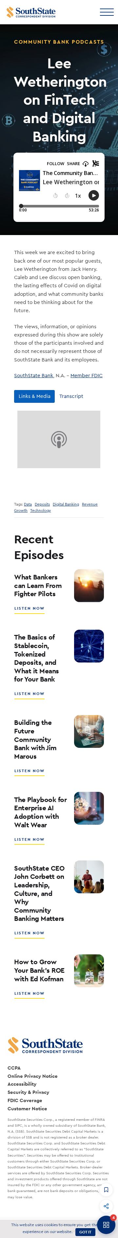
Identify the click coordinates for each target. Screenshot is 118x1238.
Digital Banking (66, 504)
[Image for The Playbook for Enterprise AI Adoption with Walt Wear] (89, 808)
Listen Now (29, 610)
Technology (40, 510)
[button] (106, 1190)
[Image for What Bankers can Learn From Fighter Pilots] (89, 585)
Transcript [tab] (71, 396)
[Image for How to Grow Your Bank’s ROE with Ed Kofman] (89, 970)
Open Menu (106, 11)
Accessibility (22, 1084)
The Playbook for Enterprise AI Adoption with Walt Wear (40, 812)
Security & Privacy (28, 1092)
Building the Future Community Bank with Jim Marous (35, 739)
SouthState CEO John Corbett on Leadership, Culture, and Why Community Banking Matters (39, 893)
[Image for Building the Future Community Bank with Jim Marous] (89, 731)
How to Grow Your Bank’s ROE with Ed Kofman (39, 970)
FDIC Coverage (25, 1100)
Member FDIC (86, 375)
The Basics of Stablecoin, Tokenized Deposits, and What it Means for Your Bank (36, 658)
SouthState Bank (33, 375)
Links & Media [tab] (34, 396)
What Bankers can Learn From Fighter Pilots (38, 585)
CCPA (14, 1068)
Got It (85, 1232)
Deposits (42, 504)
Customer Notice (27, 1108)
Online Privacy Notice (33, 1076)
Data (28, 504)
